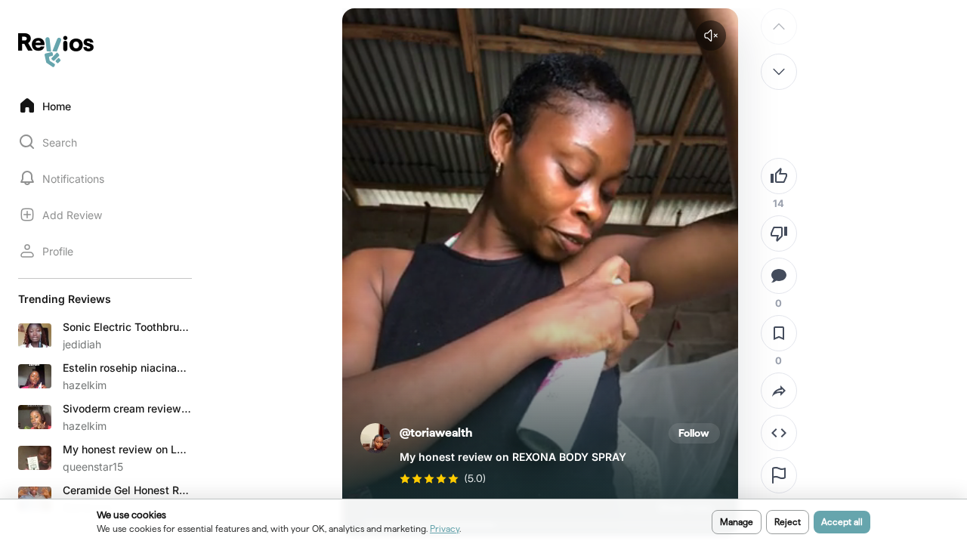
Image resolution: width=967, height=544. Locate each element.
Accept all (842, 522)
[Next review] (779, 72)
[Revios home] (56, 50)
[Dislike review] (779, 233)
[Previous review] (779, 26)
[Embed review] (779, 433)
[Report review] (779, 475)
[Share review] (779, 390)
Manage (736, 522)
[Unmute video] (711, 35)
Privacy (444, 528)
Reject (787, 522)
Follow (693, 433)
